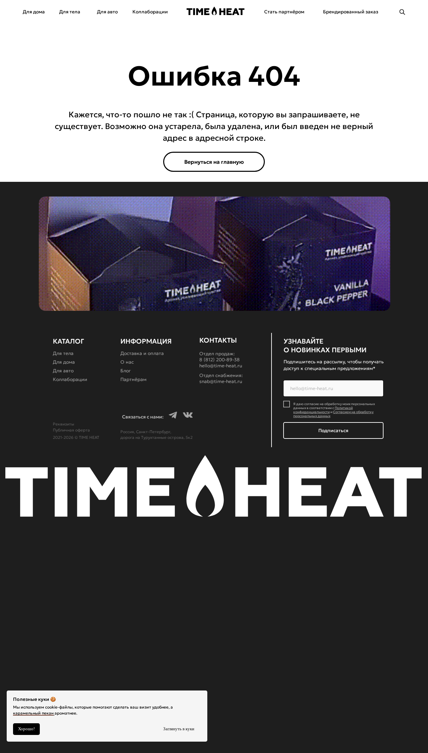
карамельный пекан (33, 713)
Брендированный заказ (350, 12)
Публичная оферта (71, 429)
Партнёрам (133, 379)
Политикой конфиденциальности (323, 410)
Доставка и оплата (142, 353)
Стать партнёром (284, 12)
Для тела (69, 12)
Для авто (107, 12)
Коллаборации (150, 12)
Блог (125, 371)
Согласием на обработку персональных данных (333, 414)
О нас (127, 362)
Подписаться (333, 430)
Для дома (34, 12)
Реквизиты (63, 423)
